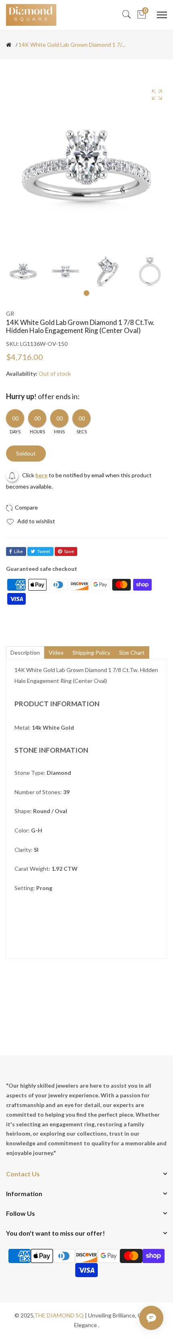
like (18, 551)
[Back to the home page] (8, 45)
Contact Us (23, 1174)
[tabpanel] (23, 271)
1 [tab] (86, 293)
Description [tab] (25, 652)
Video (56, 652)
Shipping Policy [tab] (91, 652)
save (69, 551)
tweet (43, 551)
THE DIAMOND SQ (59, 1315)
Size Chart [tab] (132, 652)
